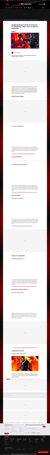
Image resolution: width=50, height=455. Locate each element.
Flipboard (14, 31)
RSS (36, 432)
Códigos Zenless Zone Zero (18, 422)
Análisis (6, 7)
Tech (19, 7)
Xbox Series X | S (14, 426)
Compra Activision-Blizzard (21, 431)
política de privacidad (34, 428)
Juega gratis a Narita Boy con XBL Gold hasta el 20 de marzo (22, 225)
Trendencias (36, 440)
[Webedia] (7, 436)
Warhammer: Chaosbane (18, 289)
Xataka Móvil (6, 441)
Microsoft (13, 429)
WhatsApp (28, 432)
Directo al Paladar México (25, 449)
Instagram (34, 432)
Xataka (5, 440)
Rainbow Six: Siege (16, 255)
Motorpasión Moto (31, 441)
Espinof (17, 441)
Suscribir (44, 426)
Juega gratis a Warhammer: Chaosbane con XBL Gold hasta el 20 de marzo (24, 347)
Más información (26, 454)
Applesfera (6, 442)
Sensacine (18, 440)
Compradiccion (36, 442)
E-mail (15, 31)
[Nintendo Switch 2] (30, 8)
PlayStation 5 (6, 426)
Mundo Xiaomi (6, 444)
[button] (17, 52)
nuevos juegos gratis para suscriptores (32, 374)
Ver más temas (6, 433)
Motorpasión (30, 440)
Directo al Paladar (25, 440)
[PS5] (26, 8)
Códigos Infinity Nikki (12, 422)
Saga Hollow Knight (7, 429)
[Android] (32, 8)
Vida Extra (12, 441)
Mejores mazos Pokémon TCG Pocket (26, 422)
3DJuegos (25, 4)
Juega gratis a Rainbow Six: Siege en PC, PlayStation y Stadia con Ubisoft (24, 286)
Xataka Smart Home (7, 443)
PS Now (13, 376)
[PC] (24, 8)
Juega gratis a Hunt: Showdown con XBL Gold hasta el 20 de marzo (23, 153)
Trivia (13, 7)
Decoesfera (36, 441)
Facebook (6, 379)
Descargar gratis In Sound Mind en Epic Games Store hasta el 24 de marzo (24, 192)
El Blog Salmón (42, 440)
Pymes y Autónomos (43, 441)
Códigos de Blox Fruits (40, 422)
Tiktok (39, 432)
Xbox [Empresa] (20, 429)
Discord (37, 432)
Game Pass (16, 376)
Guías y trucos (10, 7)
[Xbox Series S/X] (28, 8)
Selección (16, 7)
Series (21, 7)
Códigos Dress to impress (34, 422)
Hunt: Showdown (16, 96)
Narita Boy (14, 195)
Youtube (33, 432)
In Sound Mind (15, 157)
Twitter (13, 31)
